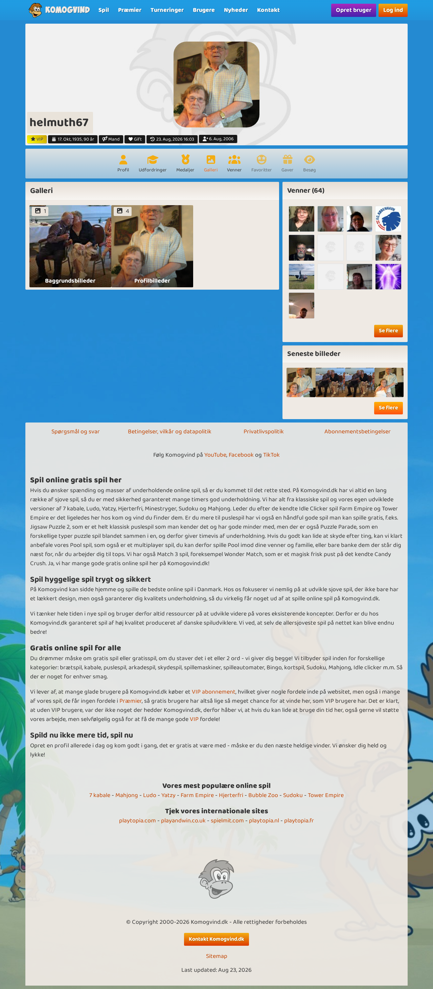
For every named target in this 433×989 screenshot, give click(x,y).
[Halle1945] (301, 247)
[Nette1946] (301, 218)
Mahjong (126, 795)
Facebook (241, 455)
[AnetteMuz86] (388, 276)
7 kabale (99, 795)
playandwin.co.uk (183, 820)
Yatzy (168, 795)
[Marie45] (388, 247)
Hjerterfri (231, 795)
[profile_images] (301, 382)
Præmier (130, 701)
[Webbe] (330, 218)
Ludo (149, 795)
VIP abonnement (213, 692)
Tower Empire (326, 795)
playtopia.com (137, 820)
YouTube (215, 455)
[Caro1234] (388, 218)
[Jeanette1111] (330, 276)
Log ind (393, 10)
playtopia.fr (299, 820)
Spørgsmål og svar (75, 431)
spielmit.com (227, 820)
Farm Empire (197, 795)
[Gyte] (359, 276)
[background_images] (330, 382)
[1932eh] (330, 247)
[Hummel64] (359, 218)
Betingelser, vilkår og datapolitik (169, 431)
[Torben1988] (301, 276)
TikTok (271, 455)
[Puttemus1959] (301, 305)
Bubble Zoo (263, 795)
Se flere (388, 331)
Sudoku (293, 795)
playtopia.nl (264, 820)
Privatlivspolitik (264, 431)
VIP (194, 719)
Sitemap (216, 956)
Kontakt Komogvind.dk (216, 939)
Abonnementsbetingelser (357, 431)
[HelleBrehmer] (359, 247)
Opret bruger (353, 10)
